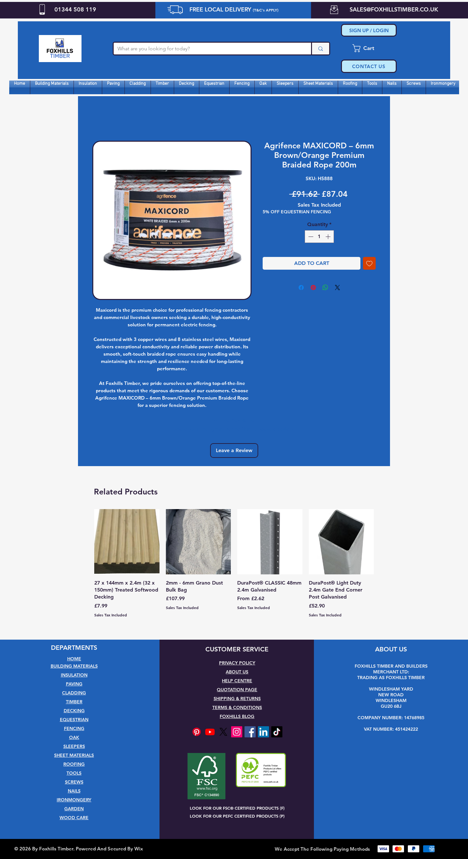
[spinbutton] (319, 237)
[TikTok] (276, 731)
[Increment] (328, 237)
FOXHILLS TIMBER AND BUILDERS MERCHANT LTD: (391, 669)
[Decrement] (310, 237)
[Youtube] (210, 731)
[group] (234, 567)
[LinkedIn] (263, 731)
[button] (368, 48)
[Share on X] (337, 287)
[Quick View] (127, 541)
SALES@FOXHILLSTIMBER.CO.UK (394, 9)
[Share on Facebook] (301, 287)
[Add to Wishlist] (369, 263)
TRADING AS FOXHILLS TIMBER (391, 677)
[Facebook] (250, 731)
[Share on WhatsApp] (325, 287)
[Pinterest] (196, 731)
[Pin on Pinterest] (313, 287)
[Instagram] (236, 731)
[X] (223, 731)
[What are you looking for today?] (320, 48)
